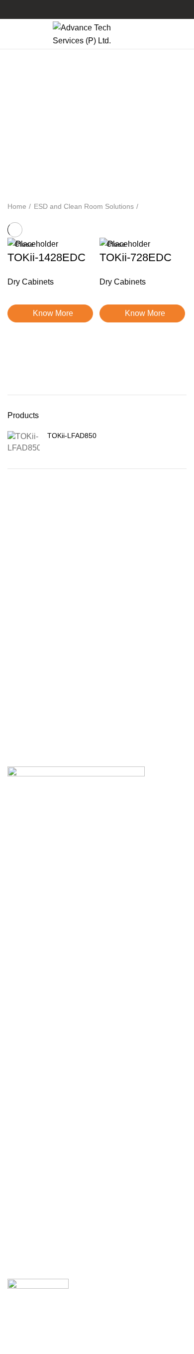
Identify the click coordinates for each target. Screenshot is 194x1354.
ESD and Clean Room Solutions (84, 206)
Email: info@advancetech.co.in (72, 893)
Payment (23, 1224)
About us (23, 1079)
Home (16, 206)
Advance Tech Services (54, 956)
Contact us (26, 1107)
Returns (21, 1197)
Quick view (19, 347)
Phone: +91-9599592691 (60, 882)
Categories (35, 105)
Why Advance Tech (41, 1121)
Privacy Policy (32, 1183)
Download (25, 1093)
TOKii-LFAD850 (72, 436)
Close (24, 244)
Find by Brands (34, 1134)
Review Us (28, 1325)
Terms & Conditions (42, 1210)
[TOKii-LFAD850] (23, 442)
